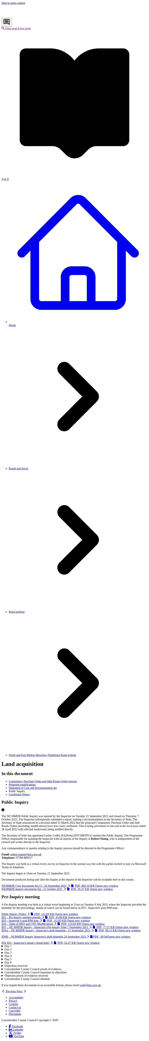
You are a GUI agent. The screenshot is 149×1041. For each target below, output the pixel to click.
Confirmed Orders (19, 794)
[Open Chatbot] (6, 22)
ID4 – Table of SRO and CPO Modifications (53, 923)
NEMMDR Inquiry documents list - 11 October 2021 (57, 889)
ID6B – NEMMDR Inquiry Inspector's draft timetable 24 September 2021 (65, 936)
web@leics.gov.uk (90, 985)
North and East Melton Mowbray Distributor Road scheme (42, 755)
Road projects (17, 611)
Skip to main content (13, 3)
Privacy (13, 1000)
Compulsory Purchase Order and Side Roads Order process (43, 781)
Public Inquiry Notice (39, 914)
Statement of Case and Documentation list (33, 787)
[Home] (25, 16)
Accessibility (16, 997)
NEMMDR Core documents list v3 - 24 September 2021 (59, 885)
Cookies (13, 1004)
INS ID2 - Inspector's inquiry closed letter (50, 942)
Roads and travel (18, 468)
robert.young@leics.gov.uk (25, 854)
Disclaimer (15, 1013)
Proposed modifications (22, 784)
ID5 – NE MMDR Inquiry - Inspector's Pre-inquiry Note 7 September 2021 (70, 927)
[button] (16, 28)
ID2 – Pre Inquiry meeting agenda (46, 917)
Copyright (14, 1010)
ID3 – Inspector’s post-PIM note (45, 920)
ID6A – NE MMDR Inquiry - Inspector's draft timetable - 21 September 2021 (71, 930)
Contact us (15, 1007)
